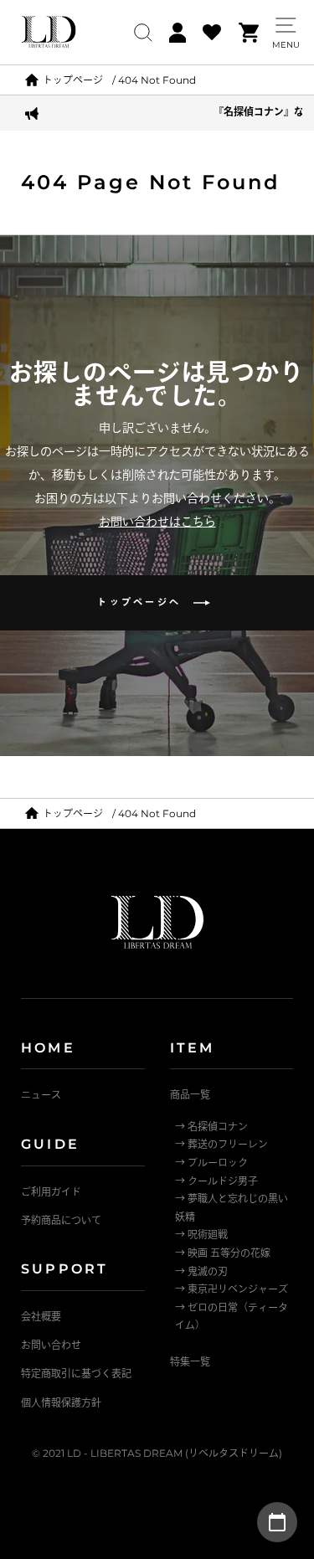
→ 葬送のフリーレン (221, 1144)
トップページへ (145, 602)
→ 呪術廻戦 (201, 1234)
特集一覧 (190, 1362)
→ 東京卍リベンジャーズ (231, 1289)
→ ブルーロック (211, 1162)
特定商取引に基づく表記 (76, 1373)
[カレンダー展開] (277, 1522)
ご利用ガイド (51, 1192)
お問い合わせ (51, 1345)
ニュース (41, 1094)
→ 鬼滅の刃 (201, 1271)
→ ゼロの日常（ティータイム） (231, 1316)
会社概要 (41, 1316)
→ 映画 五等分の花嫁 (222, 1253)
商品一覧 (190, 1094)
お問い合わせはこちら (157, 521)
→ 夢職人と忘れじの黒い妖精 (231, 1207)
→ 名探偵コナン (211, 1126)
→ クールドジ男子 (216, 1181)
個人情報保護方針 (61, 1403)
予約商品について (61, 1220)
